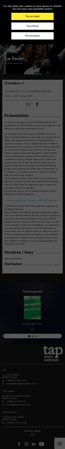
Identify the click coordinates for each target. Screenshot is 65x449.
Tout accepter (32, 16)
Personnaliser (32, 35)
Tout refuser (32, 26)
